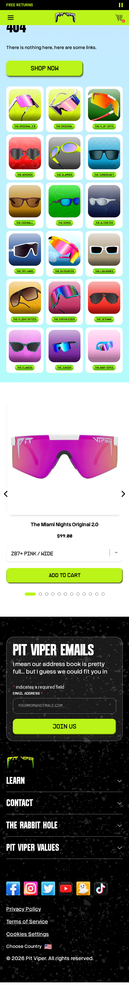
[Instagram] (31, 888)
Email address (28, 694)
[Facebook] (13, 888)
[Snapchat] (83, 888)
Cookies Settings (27, 934)
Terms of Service (27, 921)
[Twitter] (48, 888)
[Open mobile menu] (10, 17)
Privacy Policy (23, 909)
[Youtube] (66, 888)
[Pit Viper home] (65, 18)
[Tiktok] (101, 888)
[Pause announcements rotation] (121, 5)
